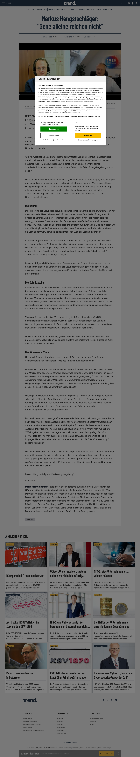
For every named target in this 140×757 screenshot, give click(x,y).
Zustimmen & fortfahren (53, 129)
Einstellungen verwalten (53, 135)
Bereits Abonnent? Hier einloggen (88, 140)
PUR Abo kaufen (88, 135)
